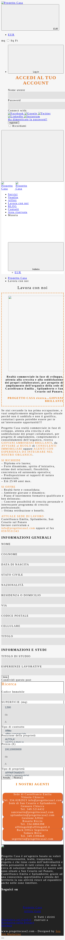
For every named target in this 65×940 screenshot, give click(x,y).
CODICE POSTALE (15, 615)
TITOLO (7, 636)
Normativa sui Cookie (16, 919)
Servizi (13, 194)
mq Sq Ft (9, 40)
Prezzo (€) (9, 744)
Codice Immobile (13, 691)
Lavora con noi (18, 203)
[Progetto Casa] (12, 2)
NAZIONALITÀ (12, 585)
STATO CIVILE (12, 574)
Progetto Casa (32, 907)
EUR (55, 29)
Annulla (6, 778)
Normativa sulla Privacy (17, 922)
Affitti (12, 200)
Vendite (13, 197)
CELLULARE (10, 626)
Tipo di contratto (13, 726)
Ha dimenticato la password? (27, 119)
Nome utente (16, 90)
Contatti (13, 209)
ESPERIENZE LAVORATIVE (21, 666)
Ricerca (17, 778)
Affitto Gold (32, 911)
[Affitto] (31, 730)
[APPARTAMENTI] (31, 772)
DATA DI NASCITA (15, 564)
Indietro (36, 269)
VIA (4, 605)
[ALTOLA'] (31, 739)
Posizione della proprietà (19, 735)
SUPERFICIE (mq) (14, 702)
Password (14, 100)
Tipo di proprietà (13, 768)
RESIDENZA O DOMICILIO (21, 595)
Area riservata (17, 212)
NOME (6, 544)
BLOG (12, 206)
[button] (16, 113)
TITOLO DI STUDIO (16, 656)
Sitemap (6, 925)
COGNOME (9, 554)
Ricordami (19, 125)
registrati (13, 123)
